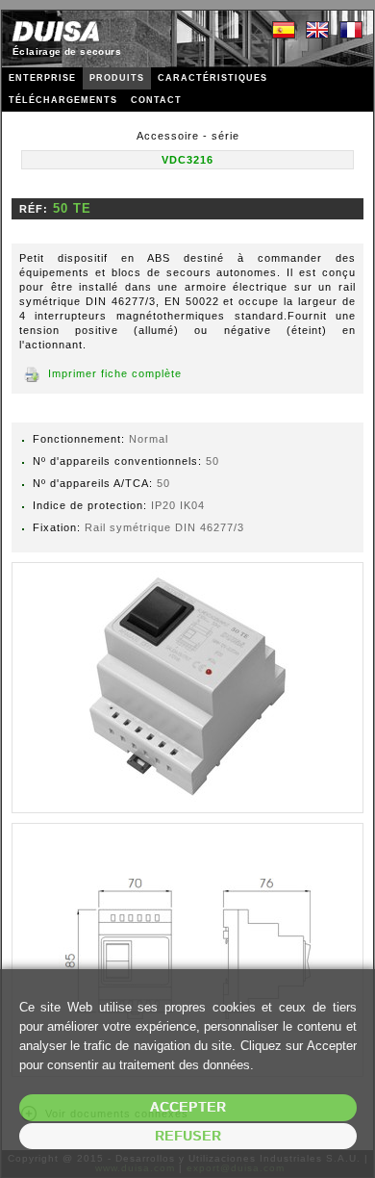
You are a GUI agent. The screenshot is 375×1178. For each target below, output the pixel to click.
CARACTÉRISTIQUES (212, 78)
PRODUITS (116, 78)
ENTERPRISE (42, 78)
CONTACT (156, 100)
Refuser (188, 1136)
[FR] (350, 30)
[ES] (283, 30)
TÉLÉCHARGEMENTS (63, 100)
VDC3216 (187, 160)
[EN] (317, 30)
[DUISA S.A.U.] (55, 31)
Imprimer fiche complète (115, 373)
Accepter (188, 1107)
